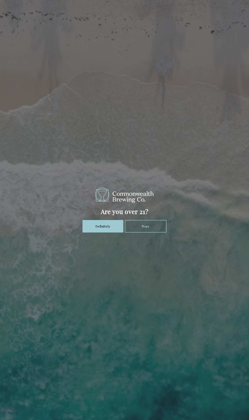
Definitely (103, 226)
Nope (146, 226)
